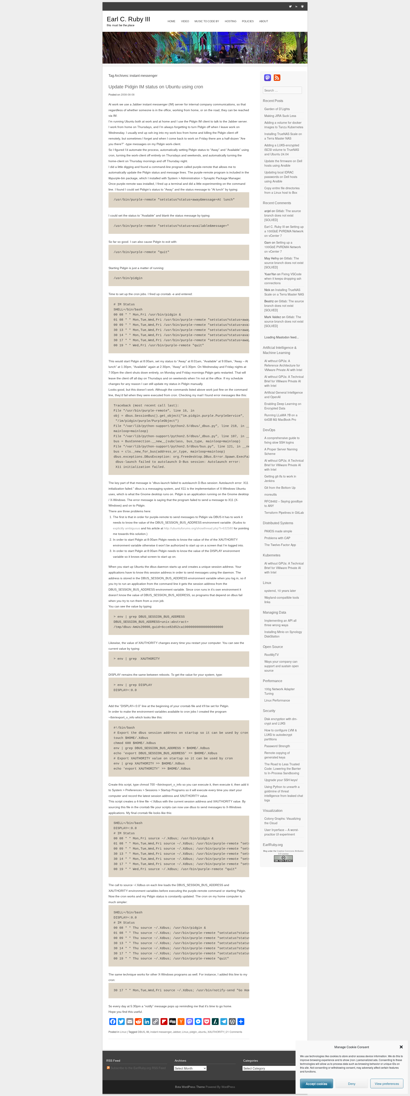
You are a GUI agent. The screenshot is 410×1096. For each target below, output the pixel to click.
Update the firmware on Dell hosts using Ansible (283, 163)
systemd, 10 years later (280, 590)
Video (185, 21)
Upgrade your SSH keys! (281, 780)
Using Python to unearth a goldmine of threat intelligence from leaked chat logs (283, 793)
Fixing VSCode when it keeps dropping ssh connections (283, 278)
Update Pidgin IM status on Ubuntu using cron (155, 86)
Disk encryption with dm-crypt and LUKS (280, 721)
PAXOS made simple (278, 531)
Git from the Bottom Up (280, 487)
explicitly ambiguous (126, 528)
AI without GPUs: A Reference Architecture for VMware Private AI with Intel (283, 365)
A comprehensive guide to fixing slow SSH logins (282, 440)
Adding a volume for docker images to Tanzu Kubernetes (283, 124)
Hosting (230, 21)
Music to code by (207, 21)
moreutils (270, 494)
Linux (123, 1031)
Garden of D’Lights (277, 109)
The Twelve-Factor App (280, 545)
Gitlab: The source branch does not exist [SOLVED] (282, 215)
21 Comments (234, 1031)
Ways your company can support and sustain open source (281, 665)
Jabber (177, 1031)
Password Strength (277, 746)
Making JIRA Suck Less (280, 116)
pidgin (193, 1031)
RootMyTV (271, 654)
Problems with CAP (277, 538)
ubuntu (202, 1031)
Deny (352, 1083)
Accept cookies (316, 1083)
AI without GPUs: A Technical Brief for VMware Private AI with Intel (284, 381)
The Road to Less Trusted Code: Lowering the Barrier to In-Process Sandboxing (282, 768)
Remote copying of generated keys (277, 755)
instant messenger (160, 1031)
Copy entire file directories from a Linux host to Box (282, 190)
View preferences (387, 1083)
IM (147, 1031)
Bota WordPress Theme (190, 1087)
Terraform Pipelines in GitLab (284, 512)
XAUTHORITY (216, 1031)
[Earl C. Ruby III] (205, 62)
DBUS (141, 1031)
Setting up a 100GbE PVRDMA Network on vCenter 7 (284, 231)
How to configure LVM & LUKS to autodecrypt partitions (280, 734)
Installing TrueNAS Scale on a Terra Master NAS (283, 136)
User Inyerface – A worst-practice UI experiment (281, 832)
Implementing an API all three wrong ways (280, 622)
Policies (248, 21)
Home (171, 21)
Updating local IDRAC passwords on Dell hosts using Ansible (280, 176)
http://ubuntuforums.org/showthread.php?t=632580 (198, 528)
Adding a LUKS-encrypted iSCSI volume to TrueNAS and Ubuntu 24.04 (281, 149)
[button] (401, 1047)
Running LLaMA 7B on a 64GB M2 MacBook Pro (280, 417)
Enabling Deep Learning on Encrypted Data (282, 406)
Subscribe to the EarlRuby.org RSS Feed (138, 1068)
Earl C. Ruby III (128, 19)
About (263, 21)
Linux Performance (277, 700)
